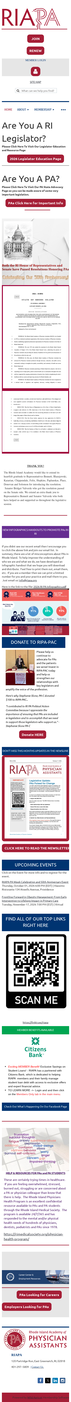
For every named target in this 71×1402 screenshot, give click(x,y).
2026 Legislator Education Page (35, 158)
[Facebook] (40, 1380)
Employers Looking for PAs (27, 1306)
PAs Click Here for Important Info (35, 203)
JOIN (35, 38)
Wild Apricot (34, 1397)
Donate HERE (33, 734)
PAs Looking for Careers (39, 1294)
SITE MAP (35, 81)
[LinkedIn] (55, 1380)
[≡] (63, 109)
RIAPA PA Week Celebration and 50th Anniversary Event (35, 882)
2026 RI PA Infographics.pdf (50, 586)
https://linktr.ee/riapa (35, 1022)
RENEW (35, 50)
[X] (48, 1380)
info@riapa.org (28, 580)
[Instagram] (62, 1380)
